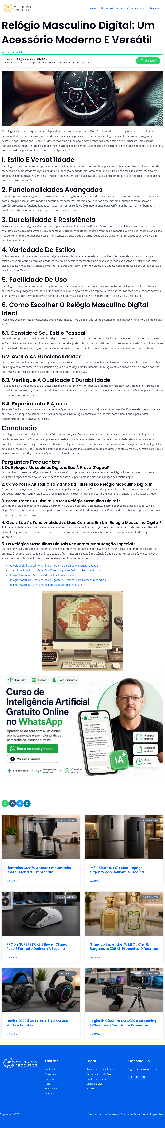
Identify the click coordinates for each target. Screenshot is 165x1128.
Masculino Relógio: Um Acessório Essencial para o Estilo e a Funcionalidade (55, 570)
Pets (47, 1083)
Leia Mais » (11, 880)
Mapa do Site (94, 1083)
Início (92, 8)
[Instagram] (130, 1077)
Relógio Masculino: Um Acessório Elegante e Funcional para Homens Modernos (57, 580)
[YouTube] (143, 1077)
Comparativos (135, 8)
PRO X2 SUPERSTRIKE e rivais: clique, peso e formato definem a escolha (36, 946)
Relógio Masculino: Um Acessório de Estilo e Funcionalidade (45, 584)
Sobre (90, 1088)
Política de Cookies (98, 1079)
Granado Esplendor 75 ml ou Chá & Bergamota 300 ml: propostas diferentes (124, 946)
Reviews (154, 8)
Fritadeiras (51, 1088)
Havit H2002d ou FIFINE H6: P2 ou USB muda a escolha (37, 1022)
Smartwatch (16, 51)
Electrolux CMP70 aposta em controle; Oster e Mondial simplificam (38, 870)
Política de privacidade (100, 1069)
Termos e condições (99, 1074)
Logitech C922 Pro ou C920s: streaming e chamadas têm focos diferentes (123, 1022)
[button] (5, 803)
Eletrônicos (52, 1079)
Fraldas (49, 1093)
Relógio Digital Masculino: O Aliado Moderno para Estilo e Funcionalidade (53, 565)
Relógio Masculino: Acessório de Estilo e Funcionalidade (43, 575)
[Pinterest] (137, 1077)
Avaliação (50, 1069)
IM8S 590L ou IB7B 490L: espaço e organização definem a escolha (117, 870)
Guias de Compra (111, 8)
